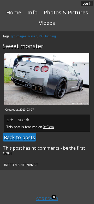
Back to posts (19, 137)
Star (22, 120)
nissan (32, 36)
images (21, 36)
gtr (12, 36)
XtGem (48, 127)
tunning (50, 36)
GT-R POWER (47, 199)
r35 (41, 36)
